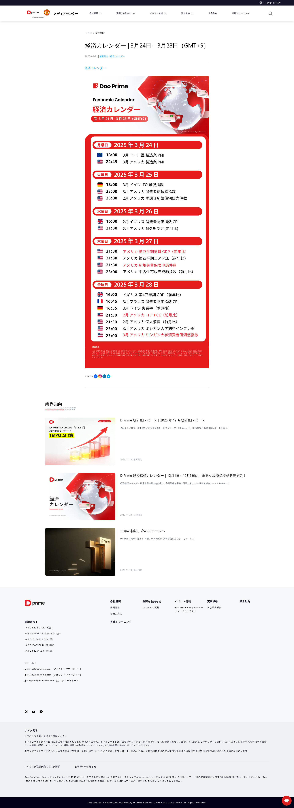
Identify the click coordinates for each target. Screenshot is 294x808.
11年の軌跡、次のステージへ (143, 530)
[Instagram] (100, 376)
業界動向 (100, 32)
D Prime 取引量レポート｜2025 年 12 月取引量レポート (163, 420)
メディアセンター (64, 13)
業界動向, (105, 56)
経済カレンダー (117, 56)
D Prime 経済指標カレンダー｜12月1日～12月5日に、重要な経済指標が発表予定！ (183, 475)
